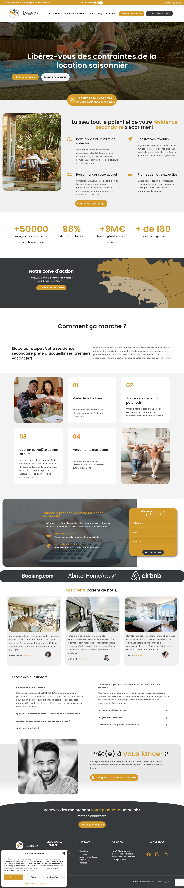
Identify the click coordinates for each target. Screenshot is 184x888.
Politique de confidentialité (143, 882)
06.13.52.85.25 (174, 2)
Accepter (13, 877)
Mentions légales (163, 882)
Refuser (34, 877)
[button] (63, 853)
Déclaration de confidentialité (34, 883)
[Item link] (149, 854)
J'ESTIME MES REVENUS (131, 13)
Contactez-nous (25, 77)
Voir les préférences (55, 877)
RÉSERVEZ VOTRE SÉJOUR (159, 13)
